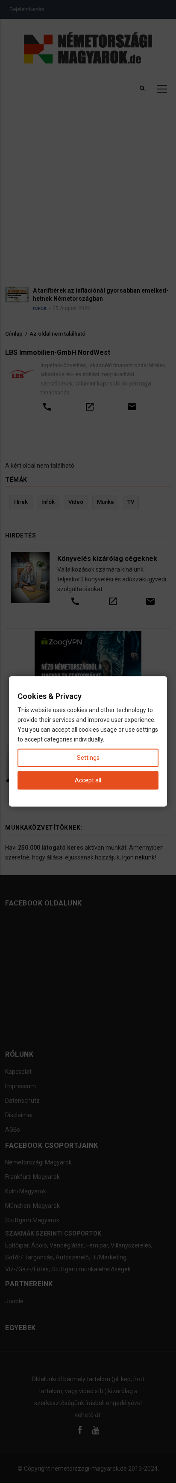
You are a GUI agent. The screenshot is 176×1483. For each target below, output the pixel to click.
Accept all (88, 780)
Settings (88, 757)
